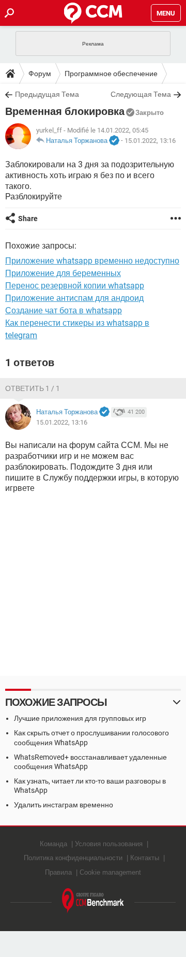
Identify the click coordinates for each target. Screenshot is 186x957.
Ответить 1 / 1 (32, 388)
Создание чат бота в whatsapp (63, 310)
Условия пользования (109, 844)
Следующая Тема (141, 94)
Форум (39, 73)
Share (28, 218)
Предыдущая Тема (47, 94)
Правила (58, 872)
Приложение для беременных (63, 273)
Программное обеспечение (111, 73)
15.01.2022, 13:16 (150, 140)
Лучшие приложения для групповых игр (80, 718)
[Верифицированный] (114, 141)
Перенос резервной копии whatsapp (74, 286)
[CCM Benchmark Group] (93, 901)
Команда (53, 844)
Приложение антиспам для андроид (74, 298)
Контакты (144, 858)
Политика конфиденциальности (73, 858)
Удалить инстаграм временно (63, 805)
